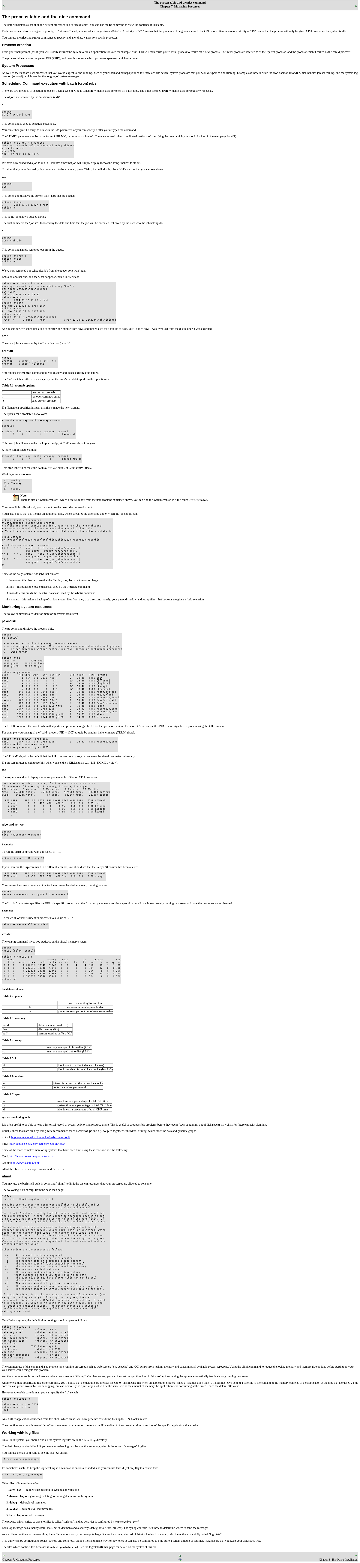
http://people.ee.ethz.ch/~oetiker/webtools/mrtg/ (37, 1143)
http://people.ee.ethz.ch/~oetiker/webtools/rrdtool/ (40, 1137)
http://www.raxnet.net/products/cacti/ (31, 1156)
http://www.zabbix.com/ (25, 1162)
